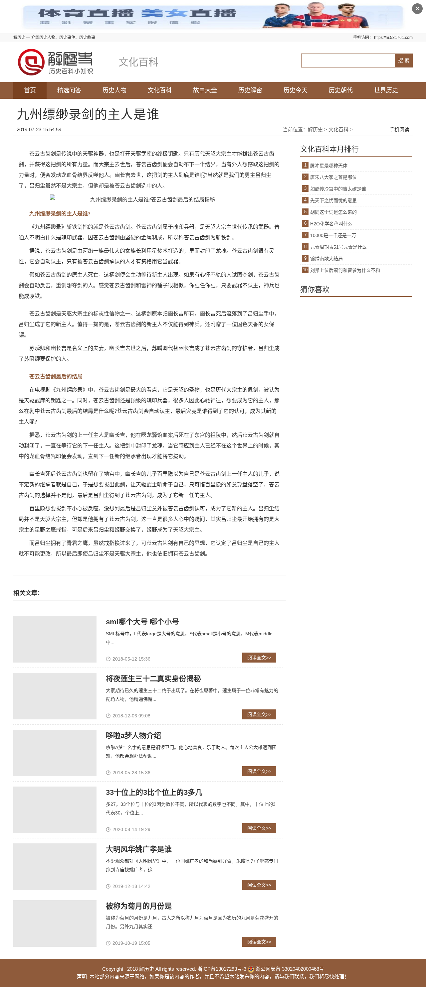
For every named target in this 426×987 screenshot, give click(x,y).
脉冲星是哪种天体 (328, 165)
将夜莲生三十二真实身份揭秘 (153, 679)
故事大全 (205, 90)
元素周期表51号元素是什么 (338, 247)
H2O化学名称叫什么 (331, 223)
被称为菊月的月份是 (139, 906)
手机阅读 (399, 129)
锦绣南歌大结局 (326, 258)
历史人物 (114, 90)
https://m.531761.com (393, 37)
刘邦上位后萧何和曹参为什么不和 (345, 270)
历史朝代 (341, 90)
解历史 (315, 129)
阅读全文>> (259, 657)
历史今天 (296, 90)
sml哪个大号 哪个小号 (142, 622)
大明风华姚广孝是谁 (139, 849)
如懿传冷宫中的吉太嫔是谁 (338, 188)
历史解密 (250, 90)
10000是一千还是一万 (333, 235)
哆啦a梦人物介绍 (133, 735)
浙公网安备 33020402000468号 (289, 969)
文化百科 (160, 90)
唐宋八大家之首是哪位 (333, 177)
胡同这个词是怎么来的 (333, 212)
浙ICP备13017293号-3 (221, 969)
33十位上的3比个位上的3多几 (154, 792)
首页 (30, 90)
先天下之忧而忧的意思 (333, 200)
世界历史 (386, 90)
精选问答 (69, 90)
